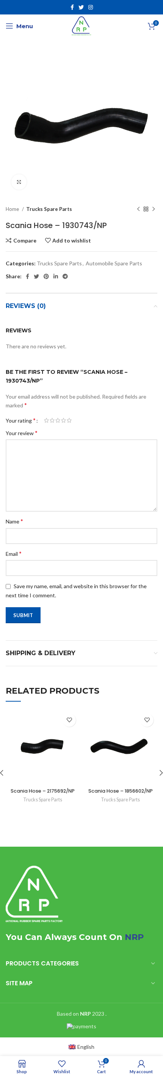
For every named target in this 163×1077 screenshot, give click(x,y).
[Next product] (153, 209)
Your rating (21, 420)
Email (14, 553)
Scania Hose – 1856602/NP (120, 791)
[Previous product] (138, 209)
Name (14, 521)
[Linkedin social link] (55, 276)
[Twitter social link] (81, 7)
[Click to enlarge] (19, 182)
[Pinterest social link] (46, 276)
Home (13, 209)
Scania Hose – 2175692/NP (43, 791)
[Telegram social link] (65, 276)
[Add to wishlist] (69, 720)
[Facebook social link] (72, 7)
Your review (22, 432)
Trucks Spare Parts (49, 209)
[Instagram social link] (90, 7)
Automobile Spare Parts (114, 263)
